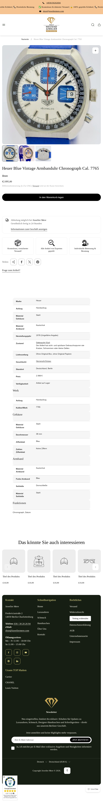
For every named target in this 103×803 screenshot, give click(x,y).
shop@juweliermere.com (53, 11)
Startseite (25, 39)
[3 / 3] (43, 153)
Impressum (75, 641)
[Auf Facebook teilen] (21, 262)
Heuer (5, 175)
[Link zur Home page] (51, 703)
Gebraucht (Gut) (43, 342)
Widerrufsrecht (77, 612)
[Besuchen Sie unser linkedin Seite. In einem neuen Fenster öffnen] (17, 661)
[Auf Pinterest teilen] (37, 262)
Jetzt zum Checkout (51, 207)
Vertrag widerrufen (80, 618)
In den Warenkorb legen (51, 197)
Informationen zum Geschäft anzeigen (29, 229)
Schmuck (41, 617)
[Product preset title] (13, 561)
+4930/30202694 (53, 3)
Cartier (8, 677)
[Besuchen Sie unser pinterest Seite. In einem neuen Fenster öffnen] (8, 661)
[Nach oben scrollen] (67, 770)
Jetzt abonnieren (80, 740)
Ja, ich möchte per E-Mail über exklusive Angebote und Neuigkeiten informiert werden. (53, 748)
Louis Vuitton (11, 688)
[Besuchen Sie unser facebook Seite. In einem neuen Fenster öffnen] (8, 652)
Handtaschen (43, 623)
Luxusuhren (43, 612)
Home (40, 606)
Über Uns (41, 629)
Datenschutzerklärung (80, 625)
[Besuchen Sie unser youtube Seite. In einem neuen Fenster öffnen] (26, 652)
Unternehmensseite (79, 636)
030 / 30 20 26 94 (22, 623)
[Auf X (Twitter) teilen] (29, 262)
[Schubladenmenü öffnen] (4, 25)
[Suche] (93, 25)
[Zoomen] (95, 50)
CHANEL (9, 682)
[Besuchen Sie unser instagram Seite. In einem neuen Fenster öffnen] (17, 652)
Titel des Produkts (11, 576)
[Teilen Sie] (13, 262)
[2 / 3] (27, 153)
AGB (72, 630)
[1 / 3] (10, 153)
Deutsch (40, 762)
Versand (35, 186)
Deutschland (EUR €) (58, 762)
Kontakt (41, 634)
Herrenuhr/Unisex (43, 361)
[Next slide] (95, 567)
